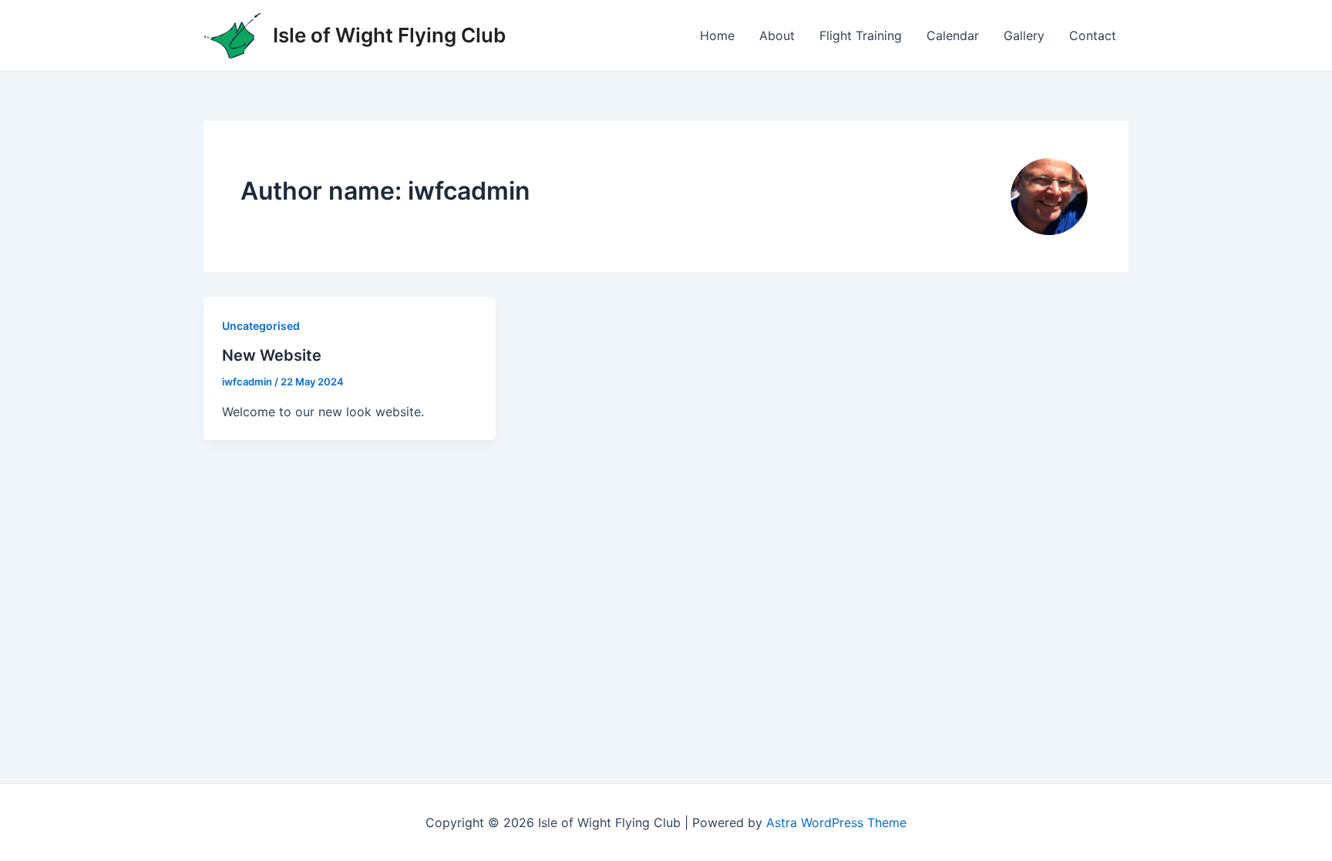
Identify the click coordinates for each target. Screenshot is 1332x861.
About (777, 35)
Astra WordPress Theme (836, 822)
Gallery (1024, 35)
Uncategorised (261, 325)
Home (717, 35)
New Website (271, 355)
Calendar (953, 35)
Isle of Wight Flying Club (389, 35)
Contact (1092, 35)
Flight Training (860, 35)
